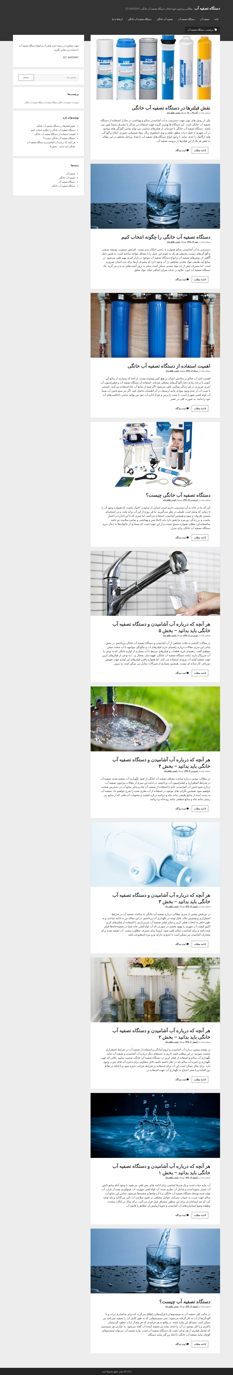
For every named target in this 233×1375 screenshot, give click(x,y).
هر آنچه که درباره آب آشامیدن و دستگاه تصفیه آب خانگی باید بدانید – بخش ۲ (155, 990)
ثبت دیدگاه (181, 150)
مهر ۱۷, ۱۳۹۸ (192, 242)
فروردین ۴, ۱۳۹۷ (191, 771)
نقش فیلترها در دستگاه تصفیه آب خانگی (155, 67)
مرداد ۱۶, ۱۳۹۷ (192, 371)
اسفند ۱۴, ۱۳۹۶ (191, 1177)
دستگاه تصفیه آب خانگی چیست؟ (155, 454)
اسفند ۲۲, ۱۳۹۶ (191, 906)
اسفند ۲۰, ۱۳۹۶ (191, 1042)
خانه (216, 19)
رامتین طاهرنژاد (174, 113)
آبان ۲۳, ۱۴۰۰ (192, 113)
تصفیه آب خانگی (165, 19)
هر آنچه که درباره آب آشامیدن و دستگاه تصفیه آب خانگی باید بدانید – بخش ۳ (155, 854)
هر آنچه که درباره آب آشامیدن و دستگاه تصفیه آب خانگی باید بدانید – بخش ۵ (155, 583)
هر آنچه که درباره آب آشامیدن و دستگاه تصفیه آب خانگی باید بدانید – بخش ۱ (155, 1125)
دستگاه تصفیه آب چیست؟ (155, 1261)
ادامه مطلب (199, 151)
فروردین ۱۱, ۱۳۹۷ (190, 635)
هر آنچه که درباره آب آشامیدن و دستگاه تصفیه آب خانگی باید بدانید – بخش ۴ (155, 718)
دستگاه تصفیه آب (207, 8)
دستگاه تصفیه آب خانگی (139, 19)
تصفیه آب (204, 19)
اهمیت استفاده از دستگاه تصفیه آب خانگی (155, 325)
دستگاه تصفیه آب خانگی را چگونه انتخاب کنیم (155, 196)
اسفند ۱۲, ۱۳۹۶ (191, 1306)
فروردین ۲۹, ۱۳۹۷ (190, 500)
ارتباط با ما (117, 19)
